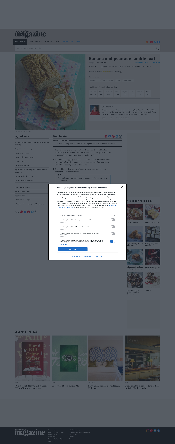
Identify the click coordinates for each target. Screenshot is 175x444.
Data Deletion (76, 256)
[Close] (122, 188)
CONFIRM (73, 249)
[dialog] (87, 222)
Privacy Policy (99, 256)
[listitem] (87, 215)
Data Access (87, 256)
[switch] (112, 219)
